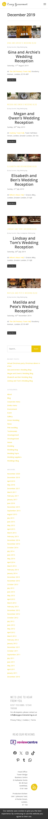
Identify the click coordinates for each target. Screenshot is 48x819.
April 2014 (11, 562)
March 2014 (11, 566)
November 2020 (13, 474)
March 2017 (11, 492)
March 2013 (11, 603)
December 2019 (13, 477)
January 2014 (12, 573)
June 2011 (11, 662)
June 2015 (11, 522)
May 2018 (11, 485)
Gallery (10, 416)
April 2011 (11, 669)
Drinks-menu (12, 405)
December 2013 (13, 577)
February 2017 (13, 496)
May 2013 (11, 595)
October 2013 (12, 584)
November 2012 (13, 614)
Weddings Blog (13, 461)
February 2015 (13, 536)
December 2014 (13, 540)
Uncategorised (23, 233)
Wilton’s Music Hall (16, 195)
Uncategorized (13, 438)
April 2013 (11, 599)
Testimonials (12, 431)
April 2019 (11, 481)
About (9, 394)
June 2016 (11, 503)
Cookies (26, 720)
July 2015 (10, 518)
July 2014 (10, 551)
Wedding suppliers (14, 457)
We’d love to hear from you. (21, 699)
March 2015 (11, 533)
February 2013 (13, 606)
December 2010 (13, 677)
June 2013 (11, 592)
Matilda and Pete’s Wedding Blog (22, 293)
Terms (33, 720)
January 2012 (12, 643)
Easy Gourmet (12, 47)
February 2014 (13, 570)
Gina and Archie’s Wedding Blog (21, 43)
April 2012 (11, 632)
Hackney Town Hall (16, 133)
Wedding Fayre (13, 453)
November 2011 (13, 647)
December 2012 (13, 610)
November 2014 (13, 544)
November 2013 (13, 581)
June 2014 (11, 555)
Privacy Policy (15, 720)
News (9, 424)
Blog (18, 47)
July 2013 (10, 588)
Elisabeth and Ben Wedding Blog (22, 166)
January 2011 (12, 673)
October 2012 (12, 617)
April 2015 (11, 529)
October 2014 (12, 547)
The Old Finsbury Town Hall (20, 71)
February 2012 (13, 640)
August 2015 (12, 514)
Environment (12, 409)
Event (9, 413)
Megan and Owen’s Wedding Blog (22, 104)
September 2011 (13, 654)
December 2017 (13, 488)
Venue (9, 442)
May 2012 (11, 629)
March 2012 (11, 636)
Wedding (10, 446)
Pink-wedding (12, 427)
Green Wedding (13, 420)
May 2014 (11, 558)
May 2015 (11, 525)
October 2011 (12, 651)
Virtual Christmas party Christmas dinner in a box (23, 364)
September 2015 (13, 510)
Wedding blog (23, 47)
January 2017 (12, 499)
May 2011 (11, 665)
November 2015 (13, 507)
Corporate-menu (13, 402)
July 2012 (10, 621)
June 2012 (11, 625)
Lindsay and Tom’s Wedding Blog (22, 229)
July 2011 (10, 658)
